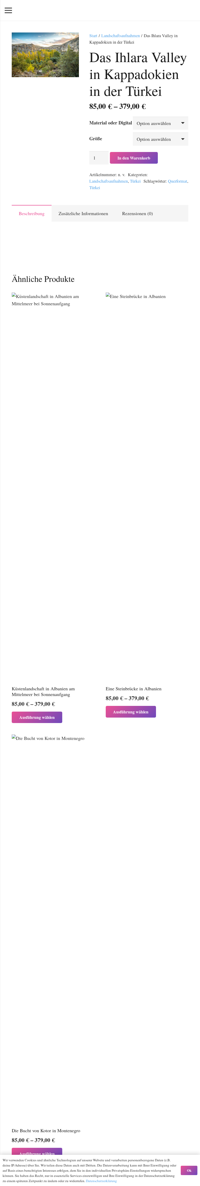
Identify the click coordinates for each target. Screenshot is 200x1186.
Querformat (177, 181)
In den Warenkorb (133, 158)
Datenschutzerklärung (101, 1180)
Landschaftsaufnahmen (120, 35)
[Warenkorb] (163, 10)
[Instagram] (190, 10)
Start (93, 35)
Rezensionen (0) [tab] (137, 213)
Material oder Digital (110, 122)
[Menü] (8, 10)
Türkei (135, 181)
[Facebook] (181, 10)
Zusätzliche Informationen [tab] (83, 213)
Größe (95, 138)
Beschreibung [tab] (32, 213)
